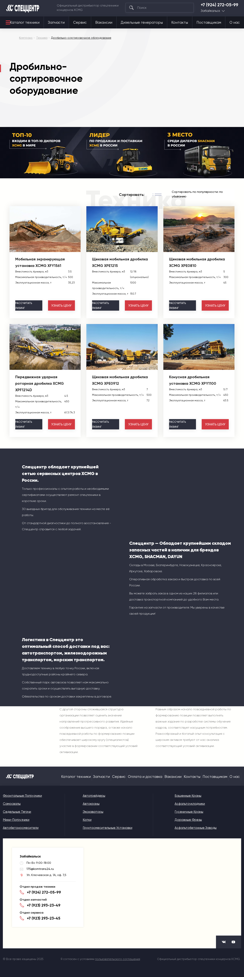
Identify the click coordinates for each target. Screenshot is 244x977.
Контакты (179, 22)
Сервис (80, 22)
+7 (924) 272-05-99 (219, 5)
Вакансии (103, 22)
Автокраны (91, 804)
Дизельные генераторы (142, 22)
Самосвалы (12, 804)
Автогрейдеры (94, 796)
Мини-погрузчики (16, 820)
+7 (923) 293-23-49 (43, 905)
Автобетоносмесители (21, 828)
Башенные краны (188, 796)
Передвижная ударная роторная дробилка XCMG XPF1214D (39, 383)
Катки (87, 820)
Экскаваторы (93, 812)
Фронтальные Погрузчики (22, 796)
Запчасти (56, 22)
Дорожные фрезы (188, 820)
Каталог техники (24, 22)
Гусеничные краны (189, 812)
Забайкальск (210, 10)
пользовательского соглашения (117, 959)
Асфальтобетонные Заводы (196, 828)
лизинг (23, 305)
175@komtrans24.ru (40, 869)
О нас (235, 22)
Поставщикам (209, 22)
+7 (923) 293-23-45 (43, 918)
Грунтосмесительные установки (107, 828)
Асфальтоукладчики (190, 804)
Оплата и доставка (145, 777)
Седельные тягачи (17, 812)
